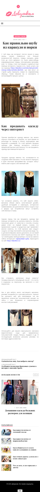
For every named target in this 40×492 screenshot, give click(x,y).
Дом (6, 383)
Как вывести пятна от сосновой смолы (22, 431)
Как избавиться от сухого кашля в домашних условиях (24, 449)
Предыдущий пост (17, 360)
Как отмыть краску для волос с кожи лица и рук (25, 458)
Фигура (23, 36)
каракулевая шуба (22, 239)
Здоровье (17, 36)
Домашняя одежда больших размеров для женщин (20, 412)
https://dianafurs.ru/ (13, 241)
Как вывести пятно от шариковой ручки (22, 440)
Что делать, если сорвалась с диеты (25, 466)
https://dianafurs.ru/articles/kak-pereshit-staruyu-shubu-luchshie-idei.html (20, 69)
